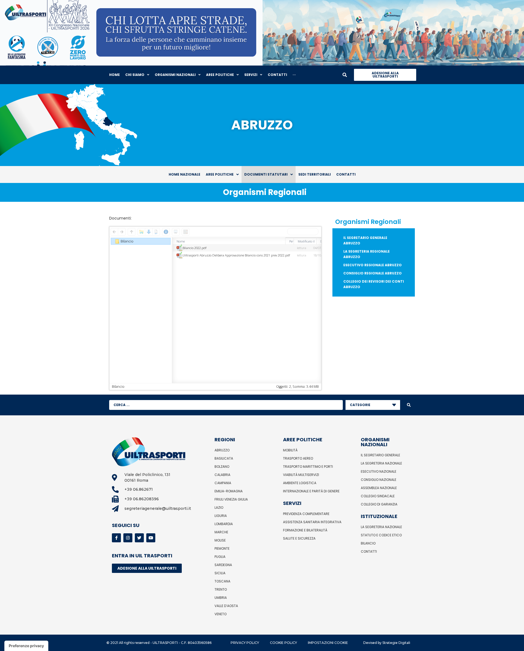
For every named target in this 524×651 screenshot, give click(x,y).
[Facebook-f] (116, 537)
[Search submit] (409, 405)
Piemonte (222, 548)
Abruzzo (222, 450)
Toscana (222, 581)
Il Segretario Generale (380, 455)
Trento (221, 589)
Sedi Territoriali (314, 174)
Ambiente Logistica (299, 483)
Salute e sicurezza (299, 538)
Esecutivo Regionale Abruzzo (372, 265)
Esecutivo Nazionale (378, 471)
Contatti (346, 174)
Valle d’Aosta (226, 605)
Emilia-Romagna (229, 491)
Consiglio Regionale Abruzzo (372, 273)
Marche (221, 532)
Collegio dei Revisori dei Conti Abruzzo (373, 284)
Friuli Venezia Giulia (231, 499)
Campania (223, 483)
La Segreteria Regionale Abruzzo (366, 254)
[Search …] (344, 74)
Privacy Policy (245, 643)
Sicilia (220, 573)
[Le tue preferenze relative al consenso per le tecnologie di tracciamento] (26, 646)
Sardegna (223, 565)
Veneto (221, 614)
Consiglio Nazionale (378, 479)
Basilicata (224, 458)
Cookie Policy (283, 643)
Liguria (221, 515)
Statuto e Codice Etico (381, 535)
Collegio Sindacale (378, 496)
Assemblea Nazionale (379, 488)
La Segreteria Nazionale (381, 463)
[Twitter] (139, 537)
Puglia (220, 556)
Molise (220, 540)
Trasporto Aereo (298, 458)
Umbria (221, 597)
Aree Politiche (220, 174)
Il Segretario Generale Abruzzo (365, 240)
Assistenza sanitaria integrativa (312, 522)
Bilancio (368, 543)
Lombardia (224, 524)
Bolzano (222, 466)
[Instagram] (127, 537)
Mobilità (290, 450)
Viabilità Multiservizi (301, 474)
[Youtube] (150, 537)
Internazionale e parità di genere (311, 491)
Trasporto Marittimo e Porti (308, 466)
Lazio (219, 507)
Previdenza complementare (306, 513)
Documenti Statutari (266, 174)
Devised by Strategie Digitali (386, 643)
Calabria (222, 474)
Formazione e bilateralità (305, 530)
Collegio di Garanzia (379, 504)
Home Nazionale (184, 174)
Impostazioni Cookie (328, 643)
